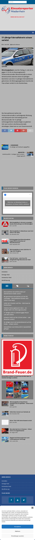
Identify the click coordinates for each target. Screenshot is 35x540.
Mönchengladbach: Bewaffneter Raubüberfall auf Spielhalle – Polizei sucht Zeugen (21, 403)
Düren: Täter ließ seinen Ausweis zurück (21, 420)
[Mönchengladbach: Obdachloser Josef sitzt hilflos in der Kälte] (5, 232)
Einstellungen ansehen (17, 536)
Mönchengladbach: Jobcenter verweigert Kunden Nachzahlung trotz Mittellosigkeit (21, 223)
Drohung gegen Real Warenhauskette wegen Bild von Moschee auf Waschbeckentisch (20, 241)
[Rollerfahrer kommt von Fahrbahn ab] (5, 413)
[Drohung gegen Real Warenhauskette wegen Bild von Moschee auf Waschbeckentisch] (5, 241)
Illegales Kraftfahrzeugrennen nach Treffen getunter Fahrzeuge (19, 438)
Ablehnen (17, 531)
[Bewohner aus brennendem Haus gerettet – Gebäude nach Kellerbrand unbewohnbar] (9, 395)
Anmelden (4, 272)
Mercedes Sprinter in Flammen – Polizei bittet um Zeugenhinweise (21, 429)
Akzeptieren (17, 526)
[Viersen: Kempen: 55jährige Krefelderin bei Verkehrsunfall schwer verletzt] (17, 389)
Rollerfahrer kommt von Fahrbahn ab (20, 412)
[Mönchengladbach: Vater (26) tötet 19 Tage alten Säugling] (5, 251)
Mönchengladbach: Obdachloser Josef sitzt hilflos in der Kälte (21, 231)
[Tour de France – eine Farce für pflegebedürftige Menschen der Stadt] (5, 259)
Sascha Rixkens (16, 44)
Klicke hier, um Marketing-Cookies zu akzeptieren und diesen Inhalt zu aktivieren (17, 203)
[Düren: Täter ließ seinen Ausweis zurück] (5, 422)
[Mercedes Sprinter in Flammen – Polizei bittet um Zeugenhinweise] (5, 430)
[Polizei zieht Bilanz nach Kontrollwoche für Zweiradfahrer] (9, 389)
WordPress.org (6, 280)
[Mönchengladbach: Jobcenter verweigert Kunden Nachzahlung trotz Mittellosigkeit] (5, 224)
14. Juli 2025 (6, 44)
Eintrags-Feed (6, 274)
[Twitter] (23, 500)
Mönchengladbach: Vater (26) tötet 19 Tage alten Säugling (20, 250)
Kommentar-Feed (6, 277)
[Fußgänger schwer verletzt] (17, 384)
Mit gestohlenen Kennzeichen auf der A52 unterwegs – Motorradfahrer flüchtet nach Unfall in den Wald (16, 298)
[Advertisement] (18, 24)
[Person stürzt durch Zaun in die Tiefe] (24, 389)
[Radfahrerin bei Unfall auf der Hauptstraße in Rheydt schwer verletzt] (24, 395)
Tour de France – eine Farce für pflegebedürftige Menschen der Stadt (20, 259)
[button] (32, 508)
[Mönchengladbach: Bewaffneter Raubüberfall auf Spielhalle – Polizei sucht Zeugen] (5, 403)
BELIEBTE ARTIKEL (9, 218)
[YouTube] (17, 500)
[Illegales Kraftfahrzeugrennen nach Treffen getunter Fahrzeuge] (5, 439)
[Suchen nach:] (17, 2)
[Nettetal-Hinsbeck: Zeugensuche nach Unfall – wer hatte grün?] (24, 384)
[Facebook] (11, 500)
